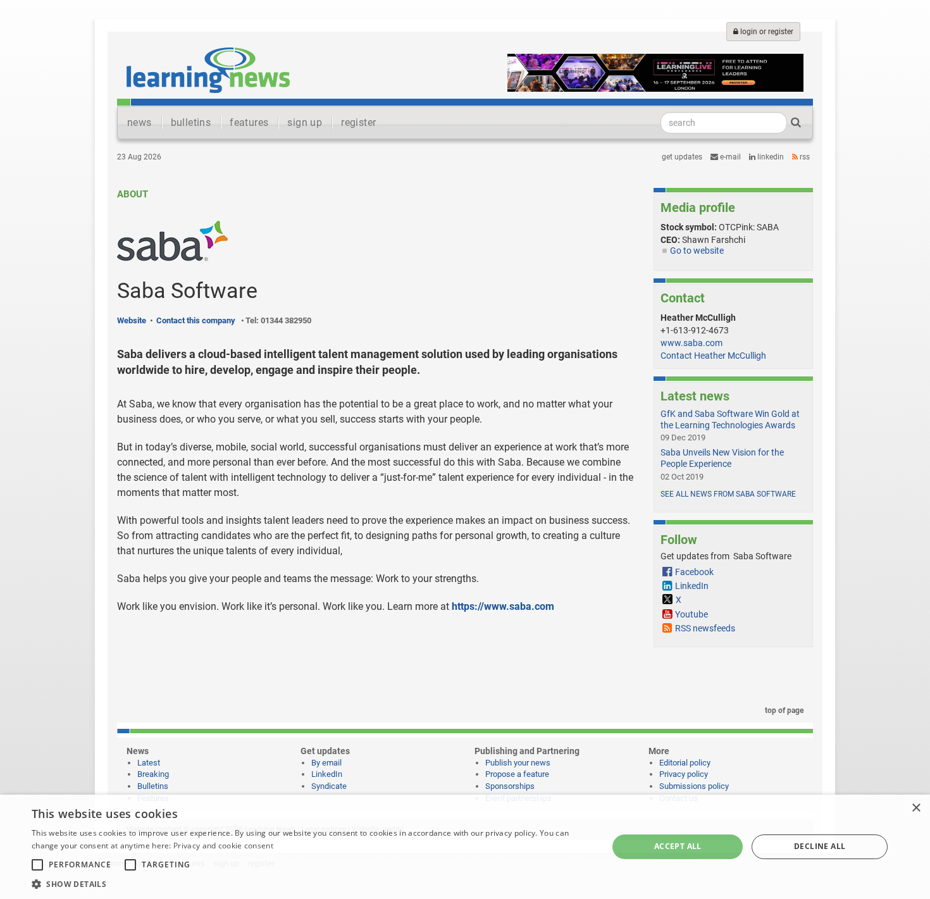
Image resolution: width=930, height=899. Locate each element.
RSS (804, 156)
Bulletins (152, 786)
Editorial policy (684, 762)
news (139, 122)
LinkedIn (769, 156)
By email (326, 762)
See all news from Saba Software (728, 494)
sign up (304, 122)
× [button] (916, 808)
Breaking (153, 774)
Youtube (691, 614)
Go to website (697, 250)
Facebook (694, 572)
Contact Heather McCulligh (713, 355)
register (358, 122)
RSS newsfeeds (705, 628)
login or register (765, 31)
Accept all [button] (678, 846)
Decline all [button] (819, 846)
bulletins (191, 122)
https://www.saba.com (503, 606)
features (249, 122)
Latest (148, 762)
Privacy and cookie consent (223, 845)
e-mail (729, 156)
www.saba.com (691, 343)
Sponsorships (510, 786)
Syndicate (329, 786)
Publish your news (517, 762)
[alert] (465, 847)
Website (131, 320)
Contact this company (195, 320)
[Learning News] (208, 70)
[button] (311, 883)
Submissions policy (694, 786)
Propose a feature (517, 774)
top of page (783, 710)
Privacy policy (683, 774)
